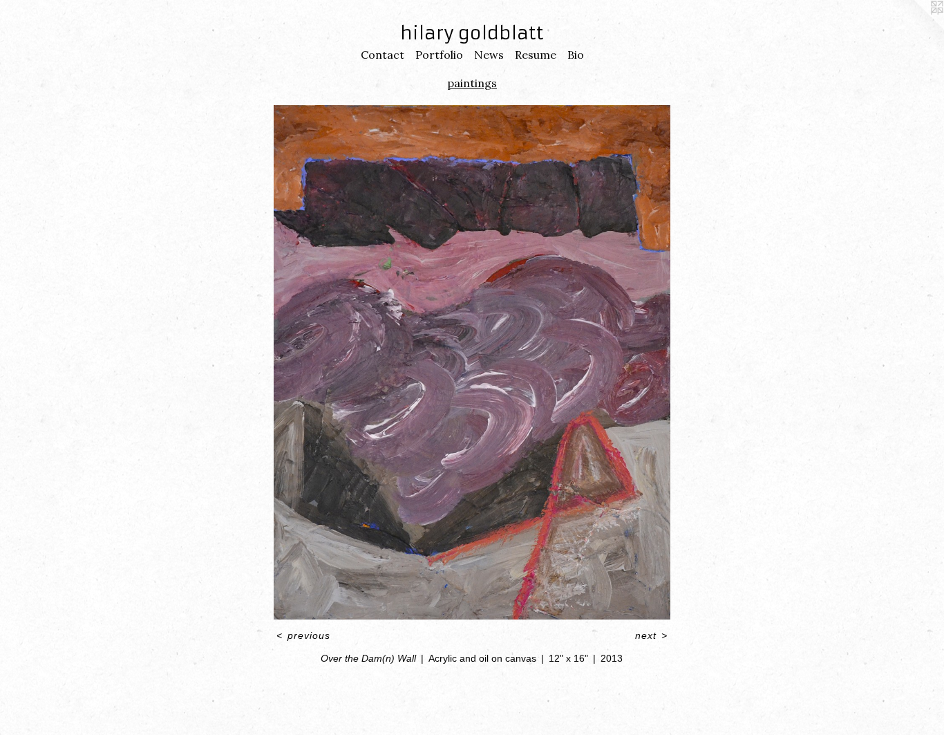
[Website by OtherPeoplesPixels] (916, 27)
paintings (472, 83)
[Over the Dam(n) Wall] (472, 362)
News (489, 55)
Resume (535, 55)
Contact (382, 55)
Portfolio (439, 55)
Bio (575, 55)
